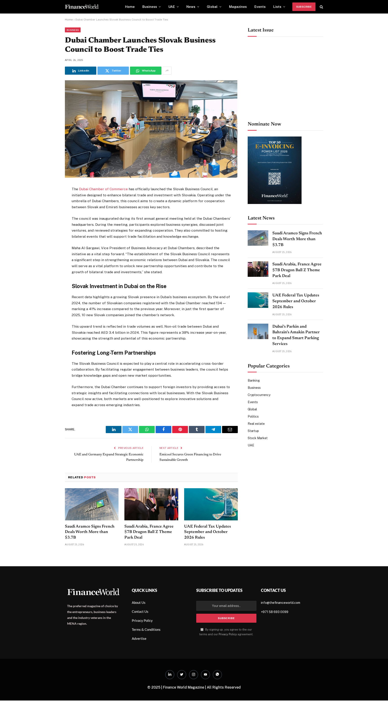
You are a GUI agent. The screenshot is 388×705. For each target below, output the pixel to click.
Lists (277, 7)
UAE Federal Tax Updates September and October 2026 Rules (207, 532)
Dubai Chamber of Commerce (103, 189)
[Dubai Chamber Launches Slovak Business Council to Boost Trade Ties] (151, 176)
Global (212, 7)
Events (260, 7)
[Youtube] (205, 674)
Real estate (256, 423)
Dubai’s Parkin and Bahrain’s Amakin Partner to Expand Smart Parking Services (296, 335)
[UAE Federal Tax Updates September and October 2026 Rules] (211, 504)
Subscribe (304, 6)
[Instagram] (193, 674)
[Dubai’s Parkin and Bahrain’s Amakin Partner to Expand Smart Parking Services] (258, 331)
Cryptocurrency (259, 395)
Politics (253, 416)
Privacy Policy (228, 634)
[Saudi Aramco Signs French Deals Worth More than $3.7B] (92, 504)
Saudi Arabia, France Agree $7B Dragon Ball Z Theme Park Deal (149, 532)
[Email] (49, 245)
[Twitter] (49, 212)
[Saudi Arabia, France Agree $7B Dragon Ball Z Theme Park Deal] (151, 504)
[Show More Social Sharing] (167, 71)
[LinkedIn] (49, 223)
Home (130, 7)
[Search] (321, 7)
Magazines (238, 7)
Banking (254, 380)
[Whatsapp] (217, 674)
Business (149, 7)
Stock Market (258, 438)
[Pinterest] (49, 234)
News (190, 7)
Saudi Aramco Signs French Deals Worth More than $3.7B (90, 532)
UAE (171, 7)
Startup (253, 431)
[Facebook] (49, 201)
